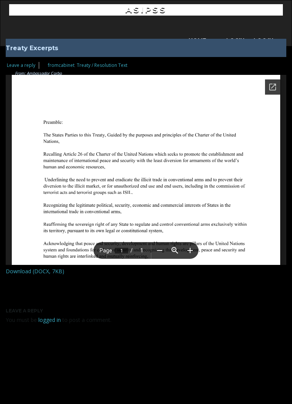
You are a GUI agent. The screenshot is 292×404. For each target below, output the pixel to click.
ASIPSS (146, 10)
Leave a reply (21, 65)
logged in (49, 319)
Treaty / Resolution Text (102, 65)
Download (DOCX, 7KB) (35, 271)
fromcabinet (61, 65)
